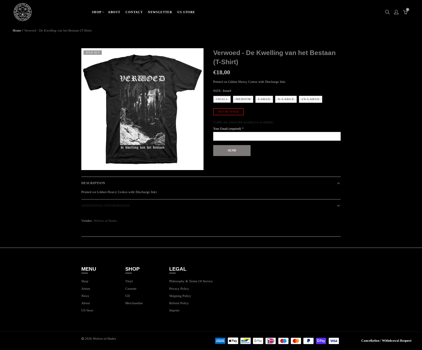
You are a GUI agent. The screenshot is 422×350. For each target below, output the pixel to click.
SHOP (97, 12)
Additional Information (105, 205)
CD (127, 296)
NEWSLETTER (160, 12)
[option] (142, 109)
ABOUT (114, 12)
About (85, 303)
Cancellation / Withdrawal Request (386, 340)
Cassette (130, 288)
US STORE (186, 12)
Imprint (174, 310)
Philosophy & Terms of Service (191, 281)
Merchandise (134, 303)
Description (93, 183)
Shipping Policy (180, 296)
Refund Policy (179, 303)
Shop (84, 281)
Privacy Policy (179, 288)
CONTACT (134, 12)
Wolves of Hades (105, 220)
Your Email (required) (228, 128)
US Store (87, 310)
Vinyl (129, 281)
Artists (85, 288)
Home (17, 30)
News (85, 296)
